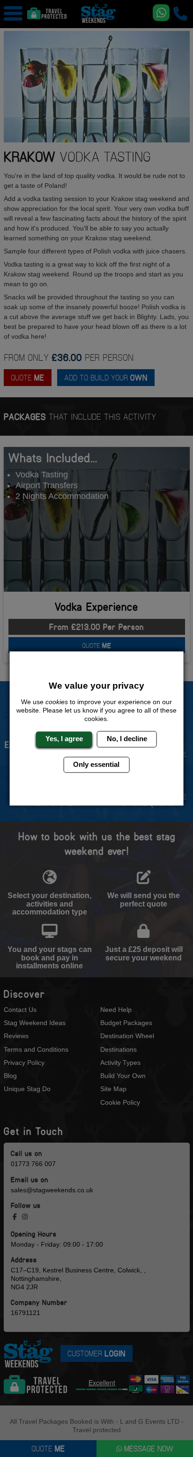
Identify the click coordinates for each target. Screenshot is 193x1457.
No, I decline (127, 739)
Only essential (96, 764)
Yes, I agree (64, 739)
